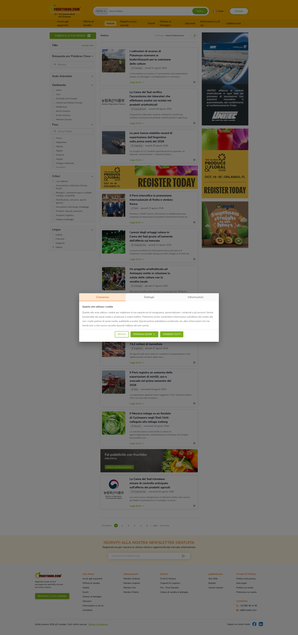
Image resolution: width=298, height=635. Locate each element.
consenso (102, 297)
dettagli (149, 297)
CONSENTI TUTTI (172, 334)
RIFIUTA (122, 334)
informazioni (195, 297)
